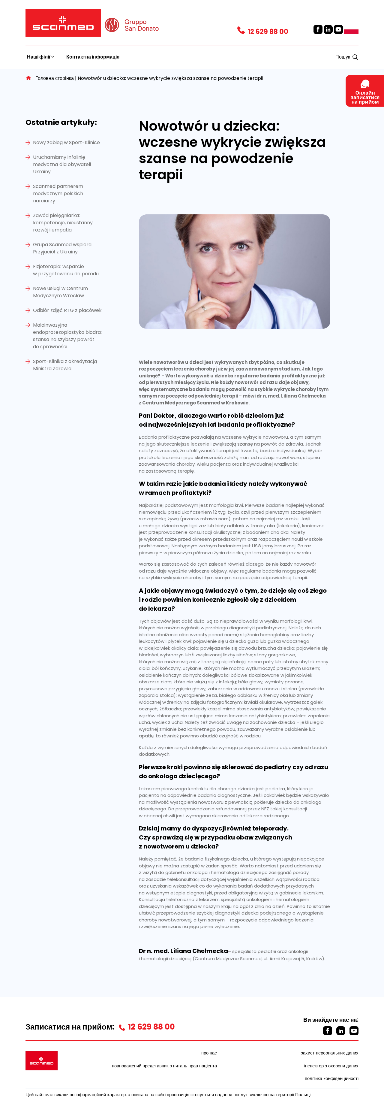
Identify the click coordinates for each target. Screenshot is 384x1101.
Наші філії (39, 56)
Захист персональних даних (329, 1053)
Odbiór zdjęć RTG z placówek (67, 310)
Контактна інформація (92, 56)
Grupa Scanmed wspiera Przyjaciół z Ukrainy (62, 248)
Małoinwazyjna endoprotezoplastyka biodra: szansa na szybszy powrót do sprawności (67, 336)
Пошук (342, 56)
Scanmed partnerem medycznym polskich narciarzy (58, 193)
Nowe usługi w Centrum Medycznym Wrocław (60, 292)
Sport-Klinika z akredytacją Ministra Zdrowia (65, 365)
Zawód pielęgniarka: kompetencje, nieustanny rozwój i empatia (63, 222)
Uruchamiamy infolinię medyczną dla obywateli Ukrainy (62, 164)
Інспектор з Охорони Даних (331, 1066)
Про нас (209, 1053)
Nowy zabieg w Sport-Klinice (66, 142)
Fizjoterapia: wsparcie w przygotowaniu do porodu (66, 270)
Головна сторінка (54, 78)
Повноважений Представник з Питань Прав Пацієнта (164, 1066)
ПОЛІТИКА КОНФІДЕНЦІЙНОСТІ (331, 1078)
